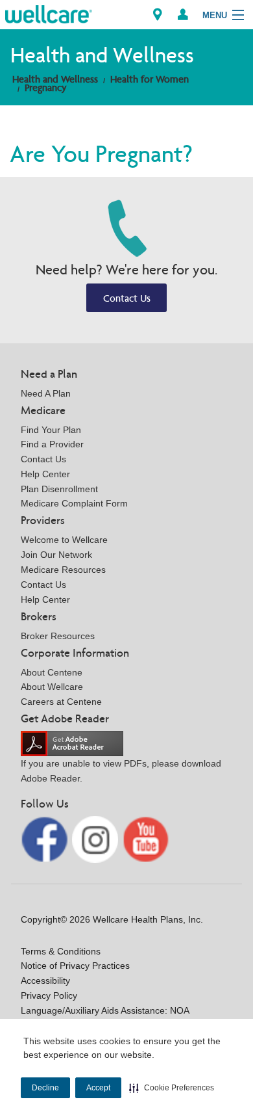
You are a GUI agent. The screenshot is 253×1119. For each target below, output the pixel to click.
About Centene (51, 672)
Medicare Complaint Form (74, 503)
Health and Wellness (55, 79)
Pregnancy (46, 87)
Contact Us (127, 298)
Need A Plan (46, 393)
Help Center (45, 474)
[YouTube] (146, 838)
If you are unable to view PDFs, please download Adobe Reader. (121, 770)
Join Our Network (56, 554)
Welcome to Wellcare (64, 539)
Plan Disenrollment (59, 489)
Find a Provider (52, 444)
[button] (171, 1087)
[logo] (48, 13)
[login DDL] (183, 14)
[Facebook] (45, 838)
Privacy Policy (49, 995)
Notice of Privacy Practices (75, 965)
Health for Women (149, 79)
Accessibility (45, 980)
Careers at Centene (61, 701)
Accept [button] (98, 1087)
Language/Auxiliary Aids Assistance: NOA (105, 1010)
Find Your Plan (51, 430)
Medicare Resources (63, 569)
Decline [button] (45, 1087)
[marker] (157, 14)
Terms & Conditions (61, 951)
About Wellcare (52, 686)
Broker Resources (58, 636)
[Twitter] (96, 838)
